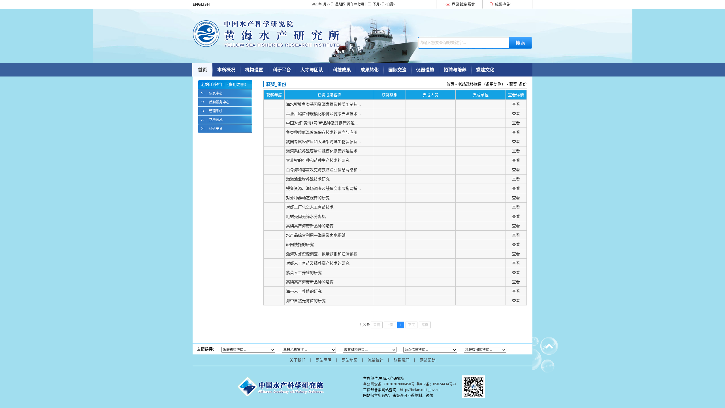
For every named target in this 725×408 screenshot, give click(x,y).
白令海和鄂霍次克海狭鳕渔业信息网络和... (323, 169)
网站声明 (323, 360)
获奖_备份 (518, 84)
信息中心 (216, 93)
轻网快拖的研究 (300, 244)
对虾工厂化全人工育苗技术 (310, 207)
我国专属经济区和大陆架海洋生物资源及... (323, 141)
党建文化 (485, 70)
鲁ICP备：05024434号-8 (436, 383)
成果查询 (503, 4)
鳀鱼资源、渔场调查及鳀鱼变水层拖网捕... (323, 188)
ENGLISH (201, 4)
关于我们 (297, 360)
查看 (516, 104)
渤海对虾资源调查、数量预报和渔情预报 (321, 253)
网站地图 (349, 360)
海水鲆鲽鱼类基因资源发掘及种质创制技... (323, 104)
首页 (202, 70)
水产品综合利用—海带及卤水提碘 (316, 235)
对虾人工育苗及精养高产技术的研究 (317, 263)
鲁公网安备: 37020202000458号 (389, 383)
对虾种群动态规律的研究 (308, 197)
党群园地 (216, 119)
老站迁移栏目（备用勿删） (482, 84)
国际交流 (397, 70)
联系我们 (402, 360)
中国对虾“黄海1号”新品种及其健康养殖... (322, 123)
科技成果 (342, 70)
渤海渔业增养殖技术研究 (308, 179)
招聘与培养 (455, 70)
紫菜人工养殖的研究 (304, 272)
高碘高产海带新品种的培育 (310, 225)
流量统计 (375, 360)
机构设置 (254, 70)
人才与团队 (311, 70)
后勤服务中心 (219, 102)
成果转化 (370, 70)
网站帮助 (428, 360)
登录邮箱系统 (463, 4)
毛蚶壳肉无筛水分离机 (306, 216)
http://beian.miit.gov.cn (420, 389)
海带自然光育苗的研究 (306, 300)
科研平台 (282, 70)
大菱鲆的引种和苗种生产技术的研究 (317, 160)
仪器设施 (425, 70)
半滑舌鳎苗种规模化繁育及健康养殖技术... (323, 113)
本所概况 (226, 70)
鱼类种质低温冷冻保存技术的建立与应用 (321, 132)
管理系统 (216, 111)
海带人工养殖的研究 (304, 291)
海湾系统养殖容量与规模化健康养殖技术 (321, 151)
